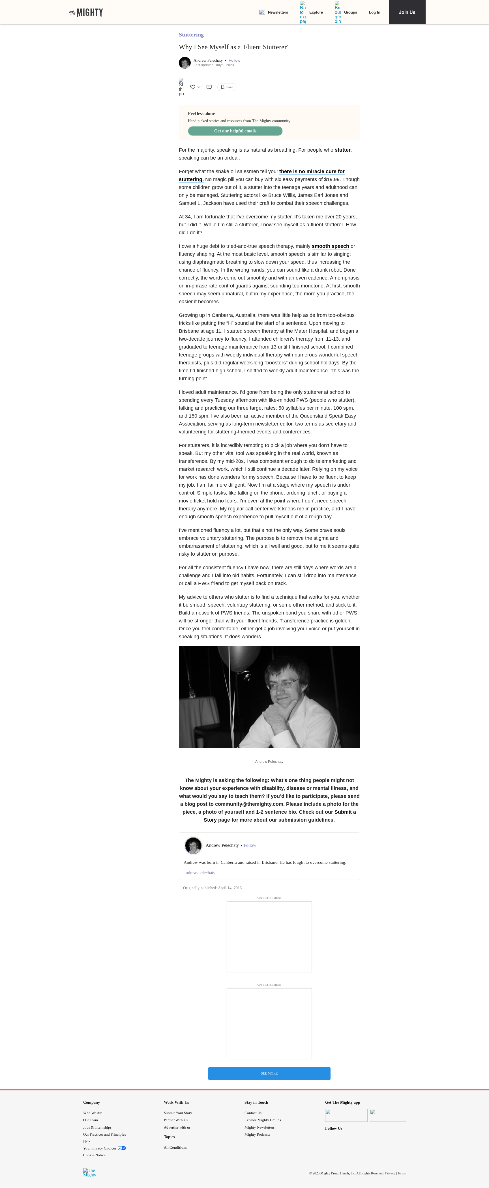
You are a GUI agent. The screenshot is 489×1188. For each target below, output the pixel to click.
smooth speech (330, 246)
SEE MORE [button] (269, 1073)
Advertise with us (177, 1127)
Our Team (90, 1120)
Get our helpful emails (235, 130)
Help (87, 1142)
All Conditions (175, 1147)
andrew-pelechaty (199, 872)
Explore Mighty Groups (262, 1120)
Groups (350, 12)
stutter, (343, 150)
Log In (374, 12)
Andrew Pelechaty (209, 60)
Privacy (390, 1173)
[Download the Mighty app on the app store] (346, 1115)
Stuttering (191, 34)
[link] (86, 12)
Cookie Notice (94, 1155)
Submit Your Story (178, 1113)
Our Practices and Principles (104, 1134)
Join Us (407, 12)
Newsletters (278, 12)
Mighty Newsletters (259, 1127)
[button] (234, 60)
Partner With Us (176, 1120)
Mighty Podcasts (257, 1134)
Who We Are (92, 1113)
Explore (316, 12)
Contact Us (252, 1113)
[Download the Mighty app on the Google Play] (391, 1115)
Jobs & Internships (97, 1127)
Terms (402, 1173)
